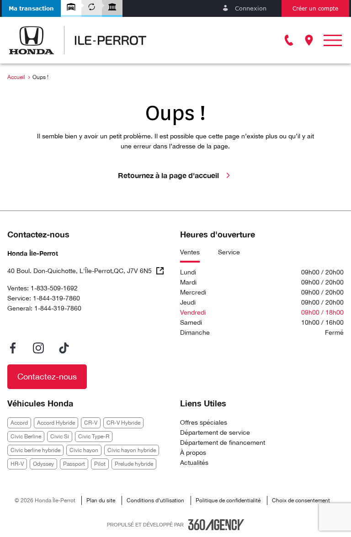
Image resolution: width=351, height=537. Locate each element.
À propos (193, 452)
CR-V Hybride (123, 423)
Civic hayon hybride (131, 450)
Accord (19, 423)
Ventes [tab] (190, 252)
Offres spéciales (203, 422)
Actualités (194, 462)
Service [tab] (229, 252)
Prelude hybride (134, 464)
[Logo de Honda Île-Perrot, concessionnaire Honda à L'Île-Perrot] (77, 40)
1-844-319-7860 (56, 298)
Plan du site (100, 500)
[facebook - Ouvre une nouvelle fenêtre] (12, 347)
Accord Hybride (56, 423)
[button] (31, 8)
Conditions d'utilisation (155, 500)
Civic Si (59, 436)
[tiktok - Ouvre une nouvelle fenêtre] (63, 347)
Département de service (215, 432)
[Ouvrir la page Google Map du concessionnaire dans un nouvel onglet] (308, 40)
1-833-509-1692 (54, 288)
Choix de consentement (301, 500)
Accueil (16, 77)
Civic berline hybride (35, 450)
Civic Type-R (93, 436)
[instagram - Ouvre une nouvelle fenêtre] (38, 347)
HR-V (17, 464)
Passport (74, 464)
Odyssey (43, 464)
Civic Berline (26, 436)
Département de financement (222, 442)
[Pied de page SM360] (216, 524)
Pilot (100, 464)
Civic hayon (83, 450)
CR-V (90, 423)
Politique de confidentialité (228, 500)
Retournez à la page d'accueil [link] (168, 175)
